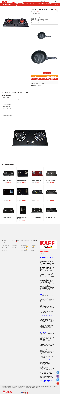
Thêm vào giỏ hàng (47, 73)
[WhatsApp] (40, 85)
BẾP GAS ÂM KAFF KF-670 (50, 199)
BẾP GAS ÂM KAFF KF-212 (7, 217)
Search (48, 2)
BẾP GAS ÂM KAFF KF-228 (21, 180)
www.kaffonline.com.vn (48, 374)
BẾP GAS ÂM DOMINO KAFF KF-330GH (22, 218)
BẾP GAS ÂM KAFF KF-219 (7, 180)
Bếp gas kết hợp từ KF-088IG (8, 199)
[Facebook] (34, 85)
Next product (57, 7)
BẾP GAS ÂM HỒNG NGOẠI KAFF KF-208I (40, 83)
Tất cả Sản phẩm (42, 1)
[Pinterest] (38, 85)
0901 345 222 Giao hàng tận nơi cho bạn (51, 79)
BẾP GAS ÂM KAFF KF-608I (36, 199)
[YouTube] (27, 393)
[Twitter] (35, 85)
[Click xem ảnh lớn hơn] (4, 34)
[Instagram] (25, 393)
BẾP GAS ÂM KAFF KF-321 (50, 180)
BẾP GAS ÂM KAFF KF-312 (36, 180)
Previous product (55, 7)
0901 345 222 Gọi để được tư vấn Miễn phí (37, 79)
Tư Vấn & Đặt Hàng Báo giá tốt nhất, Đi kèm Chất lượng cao (44, 76)
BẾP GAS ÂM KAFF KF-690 (50, 217)
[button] (47, 304)
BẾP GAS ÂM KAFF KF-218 (21, 199)
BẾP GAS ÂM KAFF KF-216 (36, 217)
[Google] (37, 85)
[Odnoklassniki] (39, 85)
